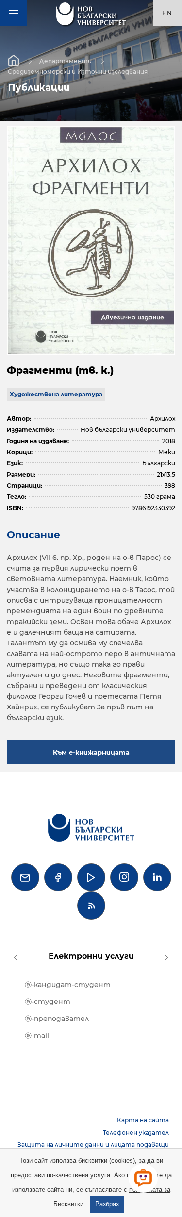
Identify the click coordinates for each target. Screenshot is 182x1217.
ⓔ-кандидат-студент (68, 984)
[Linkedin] (157, 877)
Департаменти (65, 60)
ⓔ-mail (37, 1035)
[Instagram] (124, 877)
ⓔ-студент (47, 1001)
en (167, 12)
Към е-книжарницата (91, 752)
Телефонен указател (136, 1132)
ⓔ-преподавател (57, 1018)
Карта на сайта (143, 1120)
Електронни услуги (91, 956)
